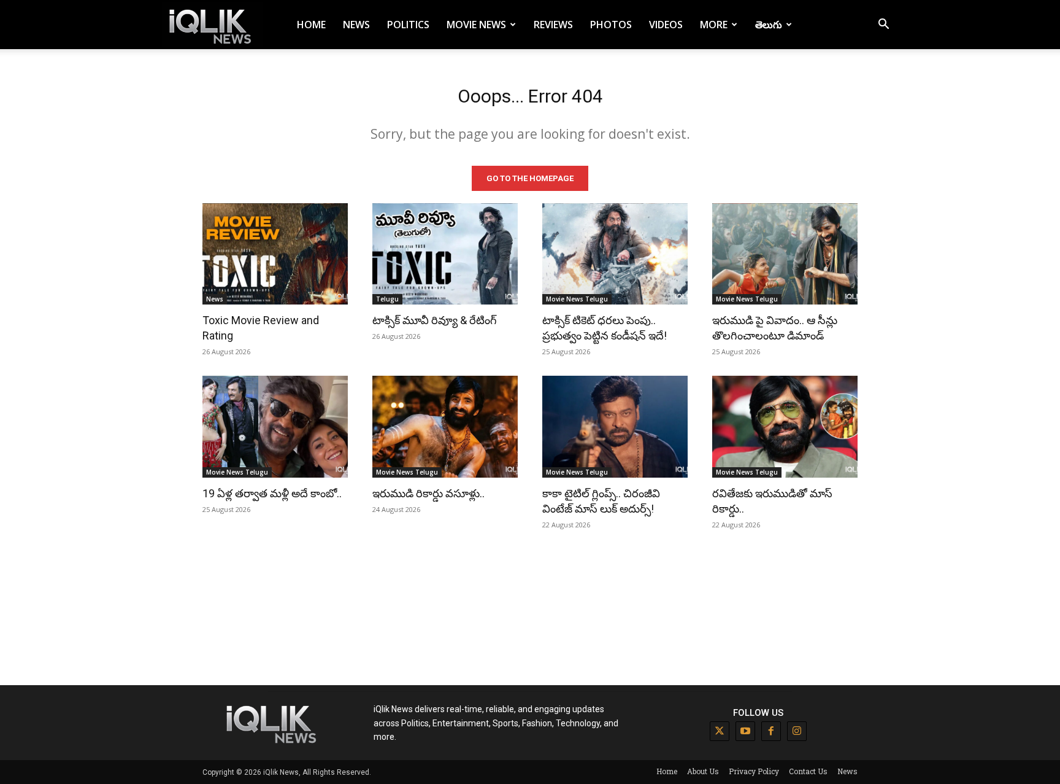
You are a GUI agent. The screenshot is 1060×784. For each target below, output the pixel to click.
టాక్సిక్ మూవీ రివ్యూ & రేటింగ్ (434, 320)
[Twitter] (719, 731)
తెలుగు (768, 24)
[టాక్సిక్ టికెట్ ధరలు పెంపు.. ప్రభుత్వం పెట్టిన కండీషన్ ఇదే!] (615, 254)
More (714, 24)
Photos (611, 24)
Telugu (387, 299)
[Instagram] (797, 731)
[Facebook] (771, 731)
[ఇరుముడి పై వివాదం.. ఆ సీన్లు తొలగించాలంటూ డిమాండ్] (785, 254)
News (356, 24)
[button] (883, 25)
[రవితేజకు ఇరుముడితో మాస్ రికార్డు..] (785, 427)
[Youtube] (745, 731)
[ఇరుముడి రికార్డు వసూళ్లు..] (445, 427)
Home (311, 24)
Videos (666, 24)
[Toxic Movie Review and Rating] (275, 254)
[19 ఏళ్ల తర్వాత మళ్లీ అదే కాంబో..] (275, 427)
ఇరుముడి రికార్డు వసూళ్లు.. (428, 493)
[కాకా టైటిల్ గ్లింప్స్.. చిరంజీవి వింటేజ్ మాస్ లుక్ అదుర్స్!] (615, 427)
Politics (408, 24)
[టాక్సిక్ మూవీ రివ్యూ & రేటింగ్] (445, 254)
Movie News (476, 24)
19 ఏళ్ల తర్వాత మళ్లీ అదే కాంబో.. (272, 493)
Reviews (553, 24)
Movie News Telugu (577, 299)
